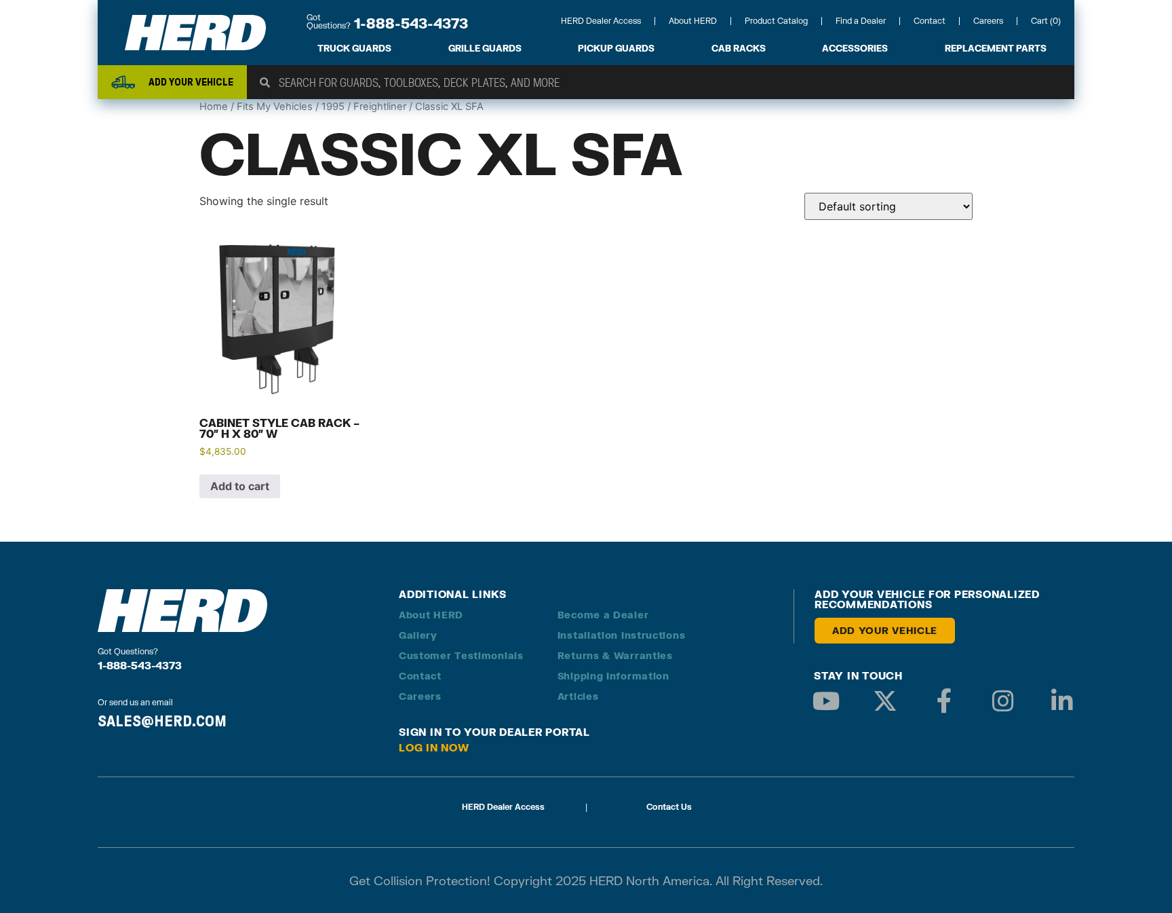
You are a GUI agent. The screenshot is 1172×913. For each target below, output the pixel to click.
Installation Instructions (622, 635)
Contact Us (669, 807)
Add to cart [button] (239, 486)
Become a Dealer (603, 614)
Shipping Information (613, 676)
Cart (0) (1046, 21)
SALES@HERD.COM (162, 721)
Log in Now (434, 747)
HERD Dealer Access (601, 21)
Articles (578, 696)
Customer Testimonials (461, 655)
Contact (929, 21)
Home (213, 106)
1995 (333, 106)
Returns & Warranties (615, 655)
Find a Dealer (861, 21)
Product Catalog (776, 21)
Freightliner (379, 106)
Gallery (418, 635)
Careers (988, 21)
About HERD (693, 21)
